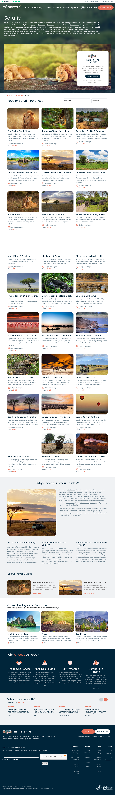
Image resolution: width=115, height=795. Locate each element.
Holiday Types (76, 765)
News (88, 762)
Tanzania (41, 25)
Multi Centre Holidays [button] (33, 7)
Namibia (69, 27)
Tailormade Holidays (75, 759)
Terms (99, 771)
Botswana (50, 25)
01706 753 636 (92, 82)
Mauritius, (28, 29)
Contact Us (86, 758)
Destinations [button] (53, 7)
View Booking (94, 1)
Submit (44, 764)
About (86, 1)
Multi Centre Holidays (74, 752)
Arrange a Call (88, 731)
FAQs (88, 767)
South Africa (74, 25)
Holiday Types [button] (69, 7)
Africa (75, 515)
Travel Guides (104, 1)
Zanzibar (21, 29)
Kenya (33, 25)
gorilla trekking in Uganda (46, 27)
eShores (95, 492)
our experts (70, 503)
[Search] (112, 1)
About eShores (87, 752)
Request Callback (105, 7)
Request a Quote (93, 76)
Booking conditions (97, 759)
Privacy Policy (98, 765)
